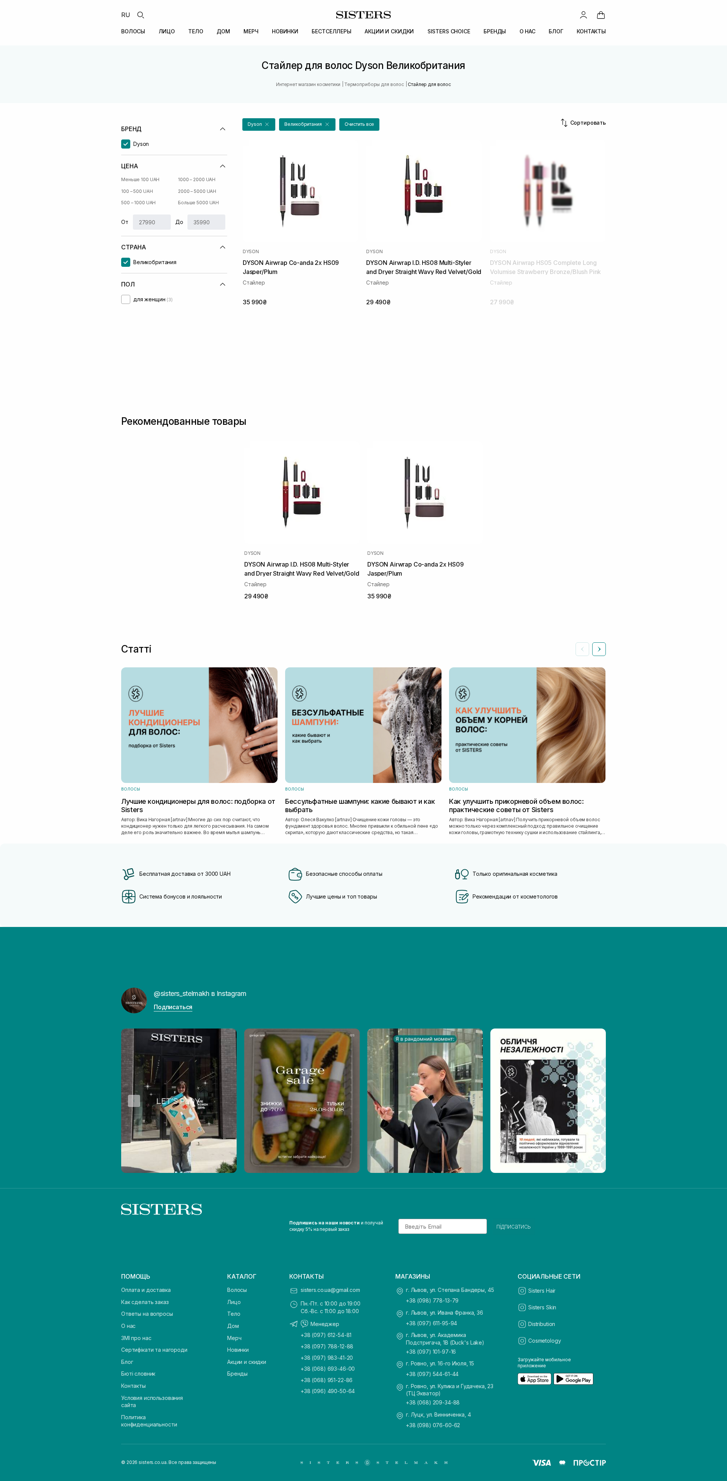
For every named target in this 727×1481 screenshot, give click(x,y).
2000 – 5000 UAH (197, 191)
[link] (601, 15)
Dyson (251, 251)
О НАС (527, 31)
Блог (127, 1362)
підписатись (513, 1226)
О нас (128, 1326)
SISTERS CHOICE (448, 31)
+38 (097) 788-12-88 (327, 1346)
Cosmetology (544, 1340)
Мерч (234, 1338)
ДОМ (223, 31)
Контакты (133, 1385)
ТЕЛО (195, 31)
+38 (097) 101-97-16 (431, 1351)
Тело (233, 1313)
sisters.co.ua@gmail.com (330, 1290)
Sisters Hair (541, 1290)
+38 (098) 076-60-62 (433, 1425)
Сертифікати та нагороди (154, 1349)
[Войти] (583, 15)
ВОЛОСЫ (133, 31)
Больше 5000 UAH (198, 202)
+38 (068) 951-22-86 (327, 1380)
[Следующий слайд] (599, 649)
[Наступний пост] (593, 1101)
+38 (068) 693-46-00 (328, 1368)
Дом (233, 1326)
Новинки (238, 1349)
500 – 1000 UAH (138, 202)
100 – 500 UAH (137, 191)
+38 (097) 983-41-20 (327, 1357)
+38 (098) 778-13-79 (432, 1300)
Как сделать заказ (145, 1302)
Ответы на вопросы (147, 1313)
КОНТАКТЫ (591, 31)
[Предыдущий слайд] (582, 649)
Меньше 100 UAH (140, 179)
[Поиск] (140, 15)
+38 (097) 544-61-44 (432, 1374)
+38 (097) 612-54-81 (326, 1335)
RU (125, 15)
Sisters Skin (542, 1307)
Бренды (237, 1373)
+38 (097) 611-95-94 (431, 1323)
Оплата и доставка (146, 1290)
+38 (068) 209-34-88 (433, 1402)
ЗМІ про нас (136, 1338)
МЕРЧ (250, 31)
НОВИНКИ (285, 31)
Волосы (237, 1290)
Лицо (233, 1302)
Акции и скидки (246, 1362)
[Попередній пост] (134, 1101)
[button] (258, 124)
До (179, 222)
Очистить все (359, 124)
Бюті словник (138, 1373)
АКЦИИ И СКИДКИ (389, 31)
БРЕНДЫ (495, 31)
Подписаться (173, 1007)
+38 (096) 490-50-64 (328, 1391)
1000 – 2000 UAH (196, 179)
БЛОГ (556, 31)
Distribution (541, 1324)
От (124, 222)
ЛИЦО (167, 31)
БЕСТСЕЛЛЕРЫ (331, 31)
